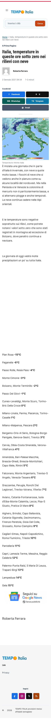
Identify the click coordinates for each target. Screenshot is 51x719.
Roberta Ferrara (20, 71)
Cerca (40, 23)
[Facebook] (15, 696)
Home (4, 37)
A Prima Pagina (9, 46)
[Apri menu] (7, 10)
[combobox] (20, 23)
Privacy (5, 672)
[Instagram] (22, 696)
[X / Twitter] (29, 696)
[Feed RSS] (36, 696)
